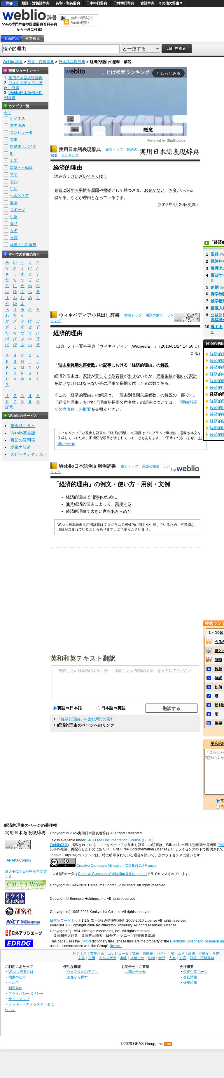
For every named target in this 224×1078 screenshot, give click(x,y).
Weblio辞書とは (21, 971)
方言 (14, 237)
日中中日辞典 (96, 3)
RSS (168, 1044)
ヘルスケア (19, 195)
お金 (173, 190)
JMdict (86, 941)
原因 (95, 190)
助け (62, 383)
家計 (87, 376)
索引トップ (114, 150)
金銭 (58, 190)
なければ (74, 383)
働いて (183, 376)
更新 (192, 204)
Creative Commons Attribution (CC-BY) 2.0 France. (116, 866)
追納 (215, 287)
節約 (97, 497)
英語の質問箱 (22, 440)
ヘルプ (13, 982)
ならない (91, 383)
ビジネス (17, 118)
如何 (218, 687)
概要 (218, 723)
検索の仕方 (17, 977)
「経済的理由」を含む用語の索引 (85, 719)
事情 (83, 190)
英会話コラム (22, 425)
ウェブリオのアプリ (82, 971)
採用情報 (190, 982)
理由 (87, 197)
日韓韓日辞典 (123, 3)
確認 (218, 678)
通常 (70, 504)
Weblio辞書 (59, 845)
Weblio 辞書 (13, 62)
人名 (14, 230)
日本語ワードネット (65, 920)
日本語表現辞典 (72, 62)
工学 (14, 160)
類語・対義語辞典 (36, 3)
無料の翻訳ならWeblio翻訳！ (82, 20)
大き (94, 511)
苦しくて (103, 376)
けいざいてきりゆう (89, 176)
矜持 (218, 669)
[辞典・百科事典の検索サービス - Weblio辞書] (29, 19)
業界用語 (17, 125)
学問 (14, 174)
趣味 (14, 202)
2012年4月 (169, 204)
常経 (215, 254)
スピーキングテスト (28, 454)
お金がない (154, 190)
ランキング (70, 155)
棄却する (123, 504)
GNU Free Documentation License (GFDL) (119, 840)
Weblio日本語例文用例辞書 (87, 466)
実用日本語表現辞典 (80, 149)
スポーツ (17, 209)
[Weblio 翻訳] (64, 20)
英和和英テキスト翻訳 (83, 658)
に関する (70, 190)
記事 (107, 365)
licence (116, 946)
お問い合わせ (135, 971)
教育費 (117, 376)
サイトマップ (18, 999)
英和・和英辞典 (68, 3)
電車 (14, 139)
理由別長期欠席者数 (76, 365)
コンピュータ (21, 132)
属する (217, 326)
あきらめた (121, 511)
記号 (9, 407)
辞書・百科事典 (40, 62)
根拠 (107, 190)
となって (99, 197)
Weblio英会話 (22, 433)
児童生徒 (164, 376)
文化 (14, 181)
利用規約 (15, 988)
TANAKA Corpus (18, 860)
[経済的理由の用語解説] (11, 39)
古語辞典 (148, 3)
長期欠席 (128, 383)
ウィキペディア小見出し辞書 (89, 315)
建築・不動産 (21, 167)
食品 (14, 223)
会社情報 (190, 977)
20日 (183, 204)
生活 (14, 188)
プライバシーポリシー (25, 993)
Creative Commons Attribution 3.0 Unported (112, 874)
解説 (164, 365)
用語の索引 (154, 315)
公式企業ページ (195, 971)
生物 (14, 216)
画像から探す (77, 977)
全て (7, 113)
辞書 (9, 3)
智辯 (218, 660)
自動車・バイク (23, 146)
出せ (132, 376)
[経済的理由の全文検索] (32, 39)
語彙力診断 (20, 447)
